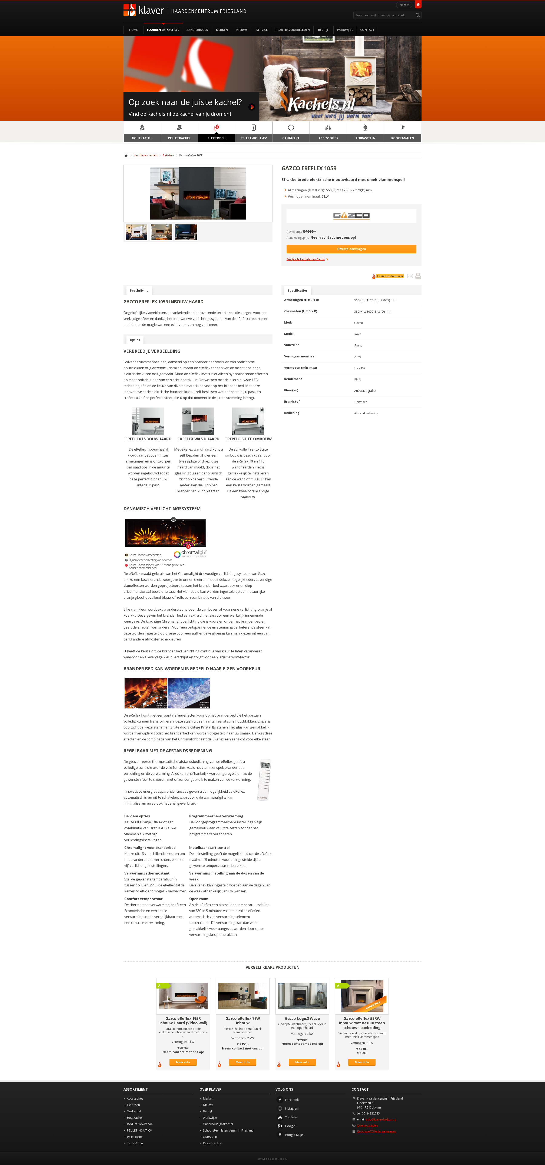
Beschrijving (139, 290)
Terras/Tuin (135, 1143)
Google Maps (294, 1135)
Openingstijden (367, 1125)
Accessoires (135, 1098)
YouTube (291, 1117)
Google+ (291, 1126)
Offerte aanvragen (351, 249)
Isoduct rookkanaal (140, 1124)
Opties (135, 340)
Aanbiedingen (197, 30)
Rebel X (282, 1158)
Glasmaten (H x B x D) (300, 311)
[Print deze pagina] (418, 277)
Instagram (292, 1108)
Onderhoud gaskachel (218, 1124)
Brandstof (292, 401)
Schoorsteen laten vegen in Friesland (228, 1130)
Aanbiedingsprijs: (298, 238)
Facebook (292, 1100)
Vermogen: (179, 1042)
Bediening (292, 413)
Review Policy (212, 1143)
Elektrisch (168, 155)
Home (133, 30)
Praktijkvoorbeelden (292, 30)
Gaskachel (134, 1111)
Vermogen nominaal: (304, 196)
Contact (367, 30)
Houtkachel (134, 1118)
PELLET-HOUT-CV (139, 1130)
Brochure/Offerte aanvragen (376, 1131)
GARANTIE (210, 1137)
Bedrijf (323, 30)
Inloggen (404, 5)
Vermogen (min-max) (300, 368)
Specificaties (298, 290)
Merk (288, 322)
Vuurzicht (291, 345)
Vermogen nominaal (299, 356)
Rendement (293, 379)
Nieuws (242, 30)
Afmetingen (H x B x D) (301, 300)
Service (262, 30)
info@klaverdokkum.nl (381, 1119)
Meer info (183, 1062)
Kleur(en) (291, 390)
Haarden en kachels (163, 30)
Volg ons (284, 1089)
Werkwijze (345, 30)
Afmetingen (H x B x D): (306, 190)
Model (289, 334)
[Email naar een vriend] (410, 277)
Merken (222, 30)
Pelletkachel (135, 1137)
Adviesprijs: (294, 232)
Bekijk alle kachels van (306, 259)
